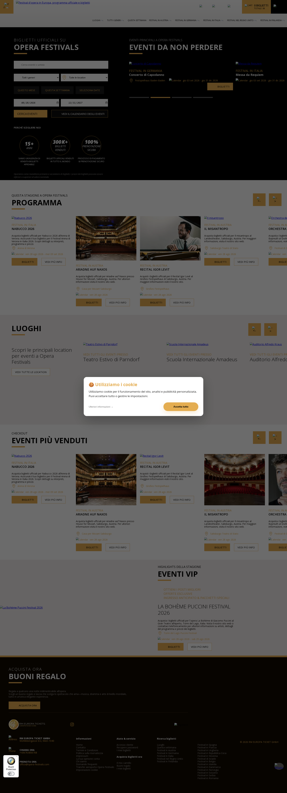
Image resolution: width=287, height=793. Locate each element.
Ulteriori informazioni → (101, 407)
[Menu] (17, 757)
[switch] (11, 774)
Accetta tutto (180, 406)
